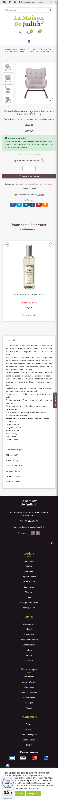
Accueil (7, 49)
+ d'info (40, 195)
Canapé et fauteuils (18, 49)
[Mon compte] (20, 33)
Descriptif (29, 124)
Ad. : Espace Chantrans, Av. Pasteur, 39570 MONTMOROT (29, 514)
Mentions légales (29, 734)
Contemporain (29, 645)
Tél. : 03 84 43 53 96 (29, 521)
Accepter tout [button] (33, 794)
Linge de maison (29, 576)
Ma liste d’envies (29, 682)
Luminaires (29, 587)
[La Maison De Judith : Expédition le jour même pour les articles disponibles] (4, 2)
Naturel (29, 650)
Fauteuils (31, 49)
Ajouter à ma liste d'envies (27, 160)
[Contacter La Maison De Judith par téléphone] (15, 2)
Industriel (29, 629)
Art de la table (29, 582)
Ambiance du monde (29, 639)
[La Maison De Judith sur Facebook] (51, 2)
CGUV (29, 745)
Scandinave (29, 634)
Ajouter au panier (30, 176)
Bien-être (29, 592)
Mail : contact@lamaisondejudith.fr (29, 527)
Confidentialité (29, 740)
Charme (29, 660)
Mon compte (29, 677)
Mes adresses (29, 697)
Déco (29, 597)
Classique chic (29, 624)
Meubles (29, 571)
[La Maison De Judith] (29, 21)
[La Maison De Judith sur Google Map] (10, 2)
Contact (29, 724)
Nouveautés (29, 561)
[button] (8, 68)
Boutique (29, 703)
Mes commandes (29, 692)
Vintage (29, 655)
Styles (29, 566)
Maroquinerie (29, 608)
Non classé (48, 184)
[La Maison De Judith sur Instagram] (49, 2)
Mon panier (29, 687)
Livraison (29, 729)
